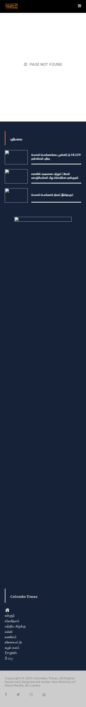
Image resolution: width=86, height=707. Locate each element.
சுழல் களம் (12, 648)
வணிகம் (10, 637)
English (11, 653)
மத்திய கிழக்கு (15, 626)
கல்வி (8, 632)
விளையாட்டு (13, 642)
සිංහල (9, 658)
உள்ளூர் (10, 615)
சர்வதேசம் (12, 621)
